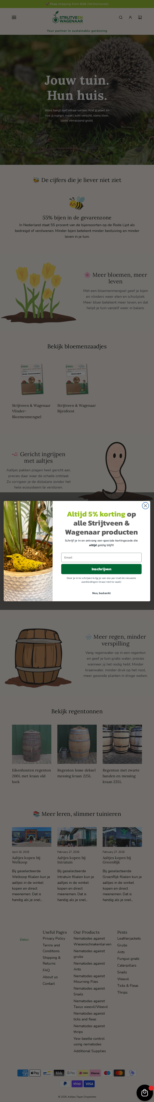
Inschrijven (101, 569)
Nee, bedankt (101, 593)
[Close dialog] (145, 505)
